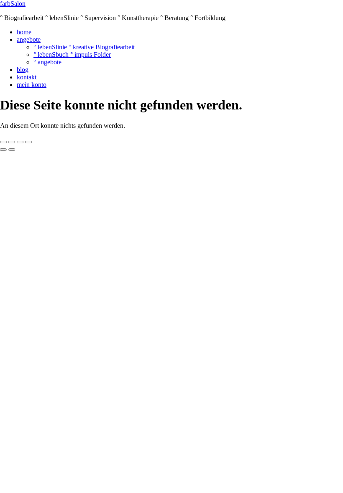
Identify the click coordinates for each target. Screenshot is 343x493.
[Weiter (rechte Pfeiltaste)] (11, 149)
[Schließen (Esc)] (28, 142)
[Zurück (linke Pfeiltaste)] (3, 149)
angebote (29, 39)
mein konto (31, 84)
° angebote (47, 62)
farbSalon (13, 3)
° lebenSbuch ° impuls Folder (72, 54)
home (24, 32)
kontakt (26, 77)
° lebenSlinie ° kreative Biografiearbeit (84, 47)
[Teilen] (20, 142)
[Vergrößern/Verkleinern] (3, 142)
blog (22, 69)
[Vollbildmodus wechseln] (11, 142)
